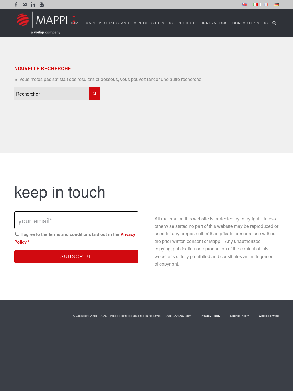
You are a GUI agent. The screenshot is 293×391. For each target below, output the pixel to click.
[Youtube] (41, 4)
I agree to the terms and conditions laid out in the (74, 238)
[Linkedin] (33, 4)
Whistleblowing (268, 315)
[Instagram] (24, 4)
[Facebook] (16, 4)
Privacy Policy (211, 315)
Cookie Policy (239, 315)
